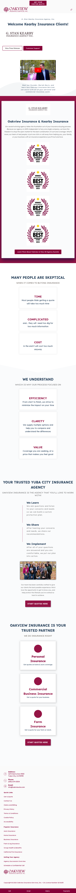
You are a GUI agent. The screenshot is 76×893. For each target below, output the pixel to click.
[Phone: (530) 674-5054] (5, 780)
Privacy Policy (9, 809)
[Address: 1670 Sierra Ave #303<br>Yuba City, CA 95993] (5, 773)
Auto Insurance (9, 831)
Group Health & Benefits (13, 848)
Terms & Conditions (11, 813)
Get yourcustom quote (38, 3)
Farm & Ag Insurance (11, 844)
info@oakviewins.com (16, 787)
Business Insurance (11, 839)
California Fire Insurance (13, 852)
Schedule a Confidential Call (14, 865)
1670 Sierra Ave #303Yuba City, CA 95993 (16, 775)
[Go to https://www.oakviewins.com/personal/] (38, 655)
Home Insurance (10, 835)
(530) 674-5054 (14, 782)
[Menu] (71, 10)
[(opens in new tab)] (38, 153)
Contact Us (8, 801)
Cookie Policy (9, 817)
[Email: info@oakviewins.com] (5, 786)
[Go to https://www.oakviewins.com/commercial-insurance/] (38, 688)
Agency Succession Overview (15, 861)
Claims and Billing (10, 805)
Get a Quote (8, 797)
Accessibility (8, 822)
